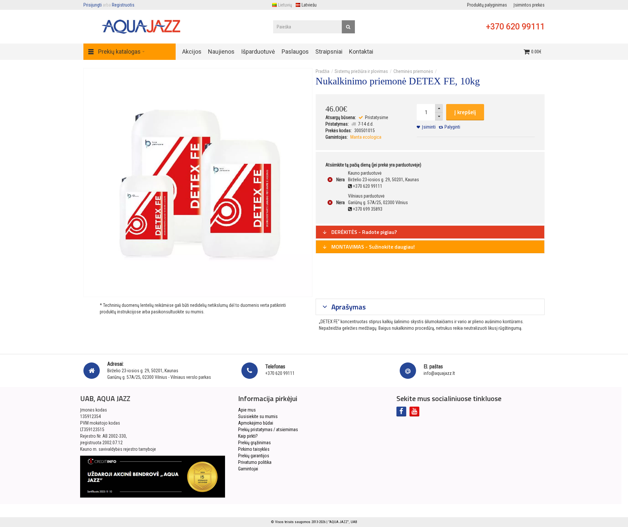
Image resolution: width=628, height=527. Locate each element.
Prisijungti (92, 5)
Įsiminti (429, 127)
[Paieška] (348, 26)
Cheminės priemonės (413, 71)
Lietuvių (285, 5)
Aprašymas (348, 306)
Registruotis (123, 5)
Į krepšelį (465, 112)
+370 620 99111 (515, 26)
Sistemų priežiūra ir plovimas (361, 71)
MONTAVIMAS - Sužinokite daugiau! (372, 247)
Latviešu (309, 5)
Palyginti (452, 127)
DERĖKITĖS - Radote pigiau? (363, 232)
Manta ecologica (365, 137)
